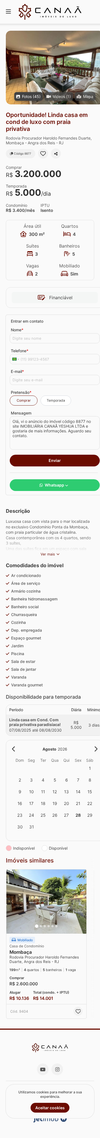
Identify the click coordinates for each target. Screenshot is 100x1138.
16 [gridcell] (20, 803)
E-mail (17, 371)
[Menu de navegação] (8, 12)
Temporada (56, 400)
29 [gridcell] (89, 815)
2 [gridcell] (20, 780)
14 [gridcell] (78, 791)
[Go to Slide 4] (49, 926)
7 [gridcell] (78, 780)
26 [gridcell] (54, 815)
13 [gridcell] (66, 791)
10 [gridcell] (31, 791)
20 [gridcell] (66, 803)
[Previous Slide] (10, 67)
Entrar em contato (27, 321)
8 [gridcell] (90, 780)
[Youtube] (43, 1069)
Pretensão (21, 392)
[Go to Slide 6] (56, 926)
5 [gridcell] (55, 780)
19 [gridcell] (54, 803)
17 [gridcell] (31, 803)
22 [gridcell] (89, 803)
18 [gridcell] (43, 803)
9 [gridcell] (20, 791)
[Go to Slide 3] (45, 926)
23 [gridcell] (19, 815)
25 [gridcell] (43, 815)
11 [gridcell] (43, 791)
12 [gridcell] (54, 791)
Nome (17, 329)
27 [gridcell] (66, 815)
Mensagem (21, 413)
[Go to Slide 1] (36, 926)
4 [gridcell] (43, 780)
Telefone (19, 350)
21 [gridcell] (78, 803)
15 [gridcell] (90, 791)
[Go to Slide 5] (52, 926)
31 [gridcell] (31, 827)
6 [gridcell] (66, 780)
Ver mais (48, 554)
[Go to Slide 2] (41, 926)
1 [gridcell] (90, 768)
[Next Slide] (80, 901)
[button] (46, 901)
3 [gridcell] (31, 780)
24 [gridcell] (31, 815)
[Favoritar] (43, 153)
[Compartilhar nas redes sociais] (56, 153)
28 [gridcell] (78, 815)
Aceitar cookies (50, 1107)
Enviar (55, 460)
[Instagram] (57, 1069)
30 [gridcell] (19, 827)
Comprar (24, 400)
